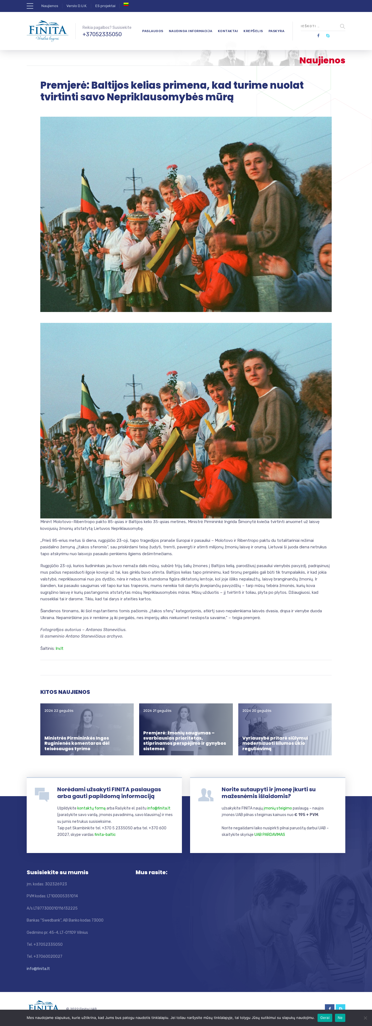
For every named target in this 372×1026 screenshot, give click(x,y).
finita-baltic (105, 834)
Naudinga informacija (190, 31)
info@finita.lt (158, 808)
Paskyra (277, 31)
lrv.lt (59, 648)
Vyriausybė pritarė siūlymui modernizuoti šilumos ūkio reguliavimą (275, 743)
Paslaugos (152, 31)
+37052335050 (102, 34)
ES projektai (105, 6)
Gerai (325, 1017)
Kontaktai (228, 31)
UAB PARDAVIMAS (269, 834)
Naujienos (49, 6)
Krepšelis (253, 31)
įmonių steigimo (278, 808)
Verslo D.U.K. (76, 6)
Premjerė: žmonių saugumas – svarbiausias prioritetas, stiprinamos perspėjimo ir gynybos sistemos (184, 741)
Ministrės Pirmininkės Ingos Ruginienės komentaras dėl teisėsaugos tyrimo (76, 743)
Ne (340, 1017)
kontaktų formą (91, 808)
